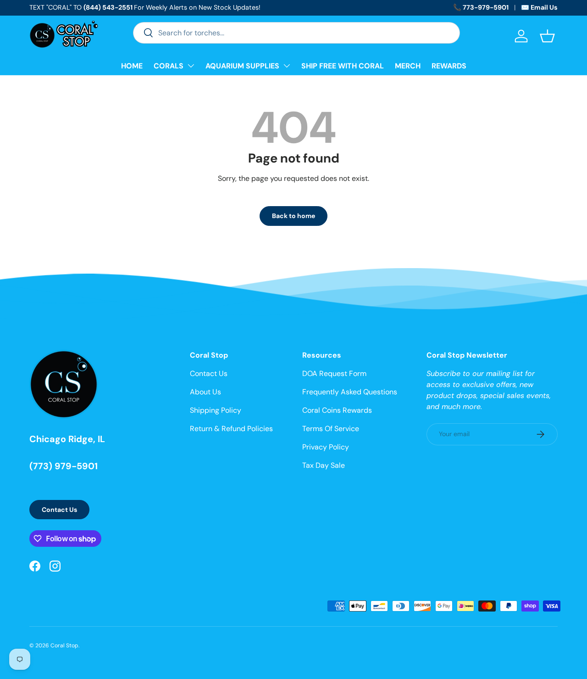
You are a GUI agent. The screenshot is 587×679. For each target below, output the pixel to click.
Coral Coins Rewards (337, 410)
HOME (132, 66)
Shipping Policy (215, 410)
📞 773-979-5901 (481, 7)
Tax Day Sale (323, 465)
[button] (547, 36)
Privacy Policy (325, 447)
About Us (205, 392)
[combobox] (296, 33)
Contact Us (59, 509)
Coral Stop (64, 645)
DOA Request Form (334, 373)
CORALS (168, 66)
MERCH (408, 66)
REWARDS (449, 66)
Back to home (293, 216)
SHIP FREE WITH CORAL (342, 66)
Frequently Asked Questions (349, 392)
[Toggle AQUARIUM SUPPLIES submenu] (286, 65)
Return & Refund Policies (231, 428)
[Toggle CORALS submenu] (190, 65)
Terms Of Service (330, 428)
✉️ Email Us (539, 7)
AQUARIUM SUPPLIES (242, 66)
